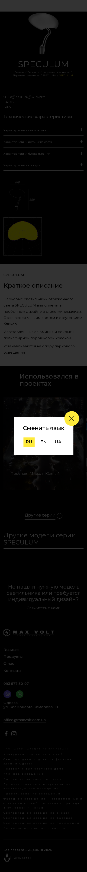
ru (29, 442)
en (43, 442)
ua (58, 442)
